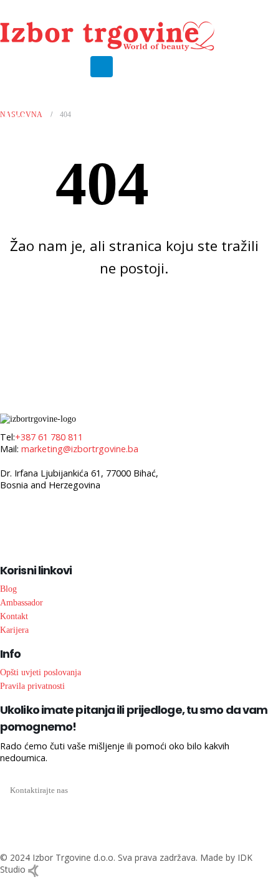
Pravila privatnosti (32, 686)
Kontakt (14, 616)
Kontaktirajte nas (39, 790)
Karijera (14, 630)
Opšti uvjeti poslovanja (40, 672)
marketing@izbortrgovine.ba (79, 449)
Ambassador (21, 602)
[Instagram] (51, 66)
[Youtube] (29, 66)
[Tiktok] (72, 66)
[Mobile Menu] (101, 66)
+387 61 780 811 (49, 437)
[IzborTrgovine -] (107, 36)
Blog (8, 589)
